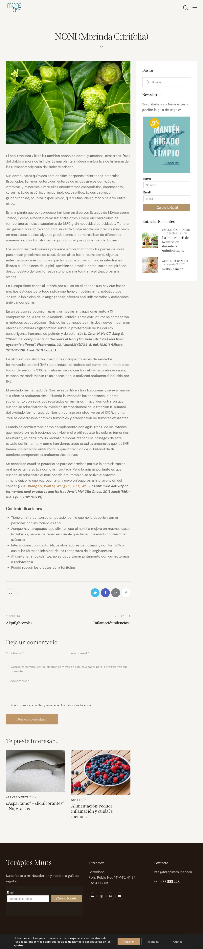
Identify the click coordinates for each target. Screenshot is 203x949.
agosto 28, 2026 (177, 233)
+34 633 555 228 (167, 881)
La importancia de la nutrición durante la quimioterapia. (175, 244)
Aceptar (129, 941)
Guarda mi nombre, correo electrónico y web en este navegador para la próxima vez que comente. (69, 669)
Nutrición (29, 797)
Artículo (13, 797)
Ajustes (177, 941)
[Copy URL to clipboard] (126, 592)
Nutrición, (170, 229)
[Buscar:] (166, 82)
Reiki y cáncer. (172, 269)
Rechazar (153, 941)
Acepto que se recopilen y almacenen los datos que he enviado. (53, 705)
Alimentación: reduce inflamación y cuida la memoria (92, 811)
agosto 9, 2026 (176, 264)
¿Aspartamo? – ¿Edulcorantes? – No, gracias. (35, 806)
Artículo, (169, 260)
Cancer (184, 229)
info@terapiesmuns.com (173, 872)
